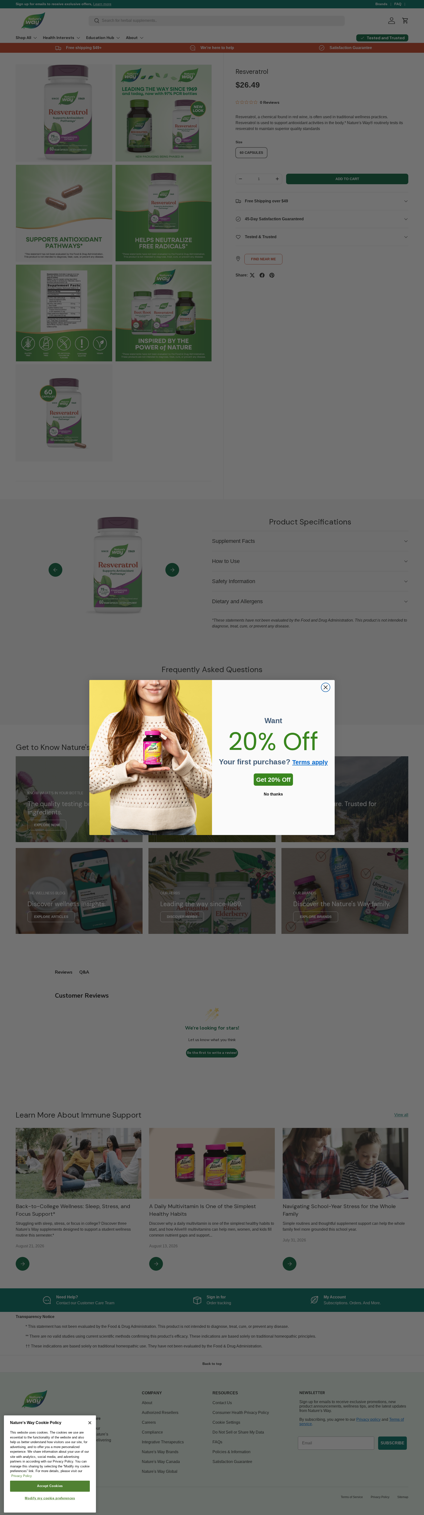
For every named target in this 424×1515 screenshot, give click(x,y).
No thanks (273, 794)
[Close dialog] (325, 687)
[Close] (89, 1422)
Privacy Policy (21, 1476)
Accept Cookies (50, 1486)
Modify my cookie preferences (50, 1498)
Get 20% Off (273, 779)
